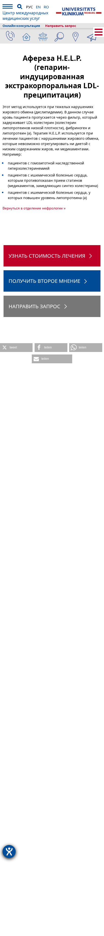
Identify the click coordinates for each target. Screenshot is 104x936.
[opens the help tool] (9, 851)
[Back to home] (78, 12)
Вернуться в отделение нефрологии (33, 208)
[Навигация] (8, 7)
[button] (16, 347)
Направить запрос (60, 25)
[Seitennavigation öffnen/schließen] (98, 32)
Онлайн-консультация (21, 25)
